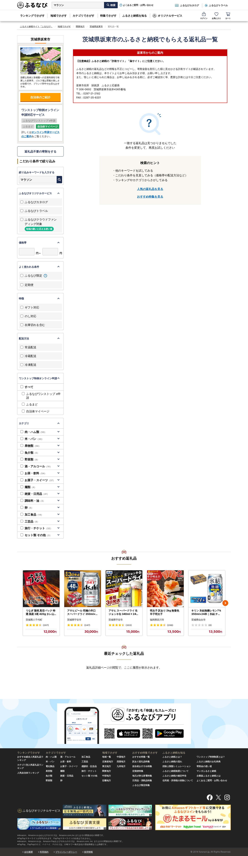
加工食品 (34, 514)
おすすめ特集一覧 (141, 756)
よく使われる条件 (29, 266)
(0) (210, 625)
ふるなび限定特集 (141, 785)
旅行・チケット (38, 528)
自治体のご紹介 (40, 97)
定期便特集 (137, 771)
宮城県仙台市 (198, 619)
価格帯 (23, 242)
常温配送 (30, 347)
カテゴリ (24, 423)
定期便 (29, 285)
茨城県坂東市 (96, 26)
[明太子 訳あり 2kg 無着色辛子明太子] (165, 588)
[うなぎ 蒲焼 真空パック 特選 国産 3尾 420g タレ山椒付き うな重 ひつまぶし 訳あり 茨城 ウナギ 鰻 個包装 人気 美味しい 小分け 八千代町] (41, 588)
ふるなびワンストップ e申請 (43, 395)
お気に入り (216, 18)
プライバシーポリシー (66, 852)
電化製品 (50, 766)
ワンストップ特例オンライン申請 (38, 378)
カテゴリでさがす (83, 15)
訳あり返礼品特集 (141, 761)
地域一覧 (106, 756)
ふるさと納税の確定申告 (174, 775)
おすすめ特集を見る (150, 196)
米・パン (34, 439)
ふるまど (32, 404)
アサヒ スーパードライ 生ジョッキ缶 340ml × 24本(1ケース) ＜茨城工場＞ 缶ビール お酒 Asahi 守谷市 (124, 612)
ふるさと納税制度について (175, 771)
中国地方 (121, 756)
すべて (29, 387)
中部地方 (106, 775)
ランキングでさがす (32, 15)
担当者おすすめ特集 (142, 766)
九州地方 (121, 766)
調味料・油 (35, 500)
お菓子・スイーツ (40, 480)
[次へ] (225, 603)
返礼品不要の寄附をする (40, 151)
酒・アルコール (38, 466)
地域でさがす (58, 15)
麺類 (30, 487)
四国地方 (121, 761)
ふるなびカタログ (189, 5)
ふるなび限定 (34, 275)
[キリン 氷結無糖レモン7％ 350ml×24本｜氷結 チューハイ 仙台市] (206, 588)
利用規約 (44, 852)
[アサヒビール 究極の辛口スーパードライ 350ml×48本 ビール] (82, 588)
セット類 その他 (38, 535)
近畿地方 (106, 780)
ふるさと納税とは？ (172, 756)
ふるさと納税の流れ (172, 761)
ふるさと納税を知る (134, 15)
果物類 (33, 445)
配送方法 (24, 338)
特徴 (21, 298)
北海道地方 (107, 761)
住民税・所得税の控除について (177, 780)
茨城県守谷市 (74, 619)
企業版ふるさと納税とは (209, 775)
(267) (46, 625)
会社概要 (28, 852)
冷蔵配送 (30, 356)
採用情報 (88, 852)
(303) (129, 625)
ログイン (204, 18)
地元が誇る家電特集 (142, 775)
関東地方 (80, 26)
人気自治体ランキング (28, 772)
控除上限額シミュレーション (176, 766)
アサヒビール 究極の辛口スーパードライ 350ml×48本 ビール (82, 612)
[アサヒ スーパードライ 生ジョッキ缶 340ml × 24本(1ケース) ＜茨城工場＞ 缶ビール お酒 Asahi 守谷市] (124, 588)
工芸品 (32, 521)
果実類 (49, 771)
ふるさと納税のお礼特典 (209, 761)
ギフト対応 (32, 307)
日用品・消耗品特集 (142, 780)
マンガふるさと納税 (206, 771)
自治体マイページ (37, 411)
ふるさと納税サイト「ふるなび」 (36, 26)
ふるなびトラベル (218, 5)
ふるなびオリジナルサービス (35, 193)
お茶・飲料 (35, 473)
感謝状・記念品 (89, 766)
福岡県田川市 (157, 619)
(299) (170, 625)
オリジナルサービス (170, 15)
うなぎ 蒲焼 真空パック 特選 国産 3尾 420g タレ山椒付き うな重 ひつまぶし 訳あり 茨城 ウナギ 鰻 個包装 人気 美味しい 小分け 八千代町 (41, 612)
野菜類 (32, 459)
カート (228, 18)
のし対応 (30, 316)
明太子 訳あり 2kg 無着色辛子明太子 (164, 612)
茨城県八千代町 (34, 619)
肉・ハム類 (35, 432)
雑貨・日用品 (37, 494)
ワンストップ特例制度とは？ (211, 756)
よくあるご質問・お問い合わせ (138, 5)
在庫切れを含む (35, 325)
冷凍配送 (30, 364)
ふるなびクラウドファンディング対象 (41, 224)
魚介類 (32, 452)
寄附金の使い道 (204, 766)
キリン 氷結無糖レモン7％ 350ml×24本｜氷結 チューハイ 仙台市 (206, 612)
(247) (87, 625)
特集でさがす (108, 15)
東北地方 (106, 766)
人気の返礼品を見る (150, 189)
